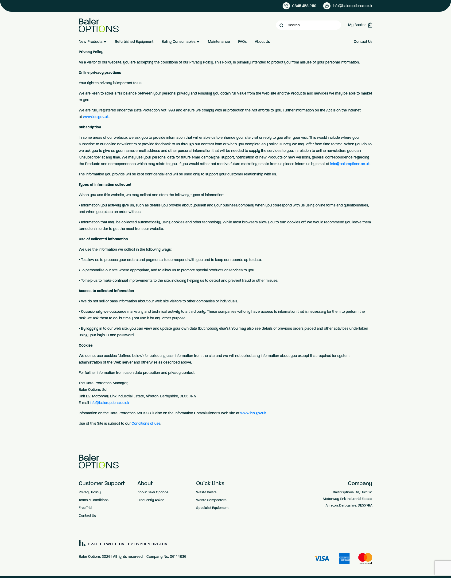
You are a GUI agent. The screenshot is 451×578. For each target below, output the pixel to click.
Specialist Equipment (212, 508)
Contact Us (363, 41)
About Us (262, 41)
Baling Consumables (179, 41)
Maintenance (219, 41)
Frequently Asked (150, 500)
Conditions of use (146, 423)
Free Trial (85, 508)
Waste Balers (206, 492)
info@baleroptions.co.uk (350, 164)
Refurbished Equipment (134, 41)
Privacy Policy (90, 492)
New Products (91, 41)
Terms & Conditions (94, 500)
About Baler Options (152, 492)
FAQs (242, 41)
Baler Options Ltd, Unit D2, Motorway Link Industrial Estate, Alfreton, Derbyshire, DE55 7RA (347, 498)
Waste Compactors (211, 500)
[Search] (282, 25)
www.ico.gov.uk (96, 117)
